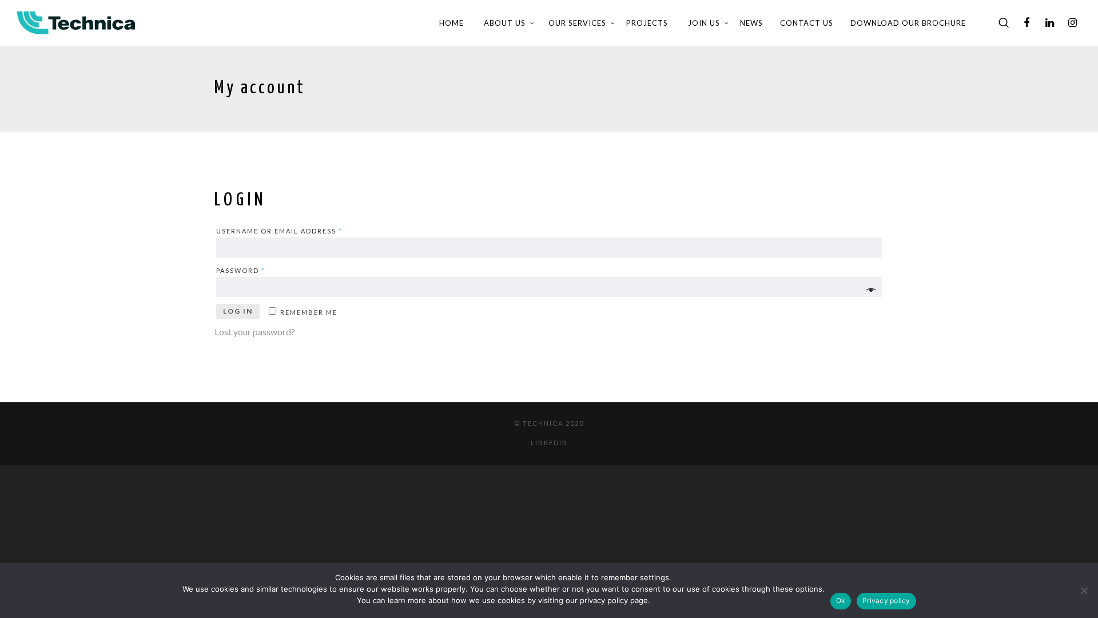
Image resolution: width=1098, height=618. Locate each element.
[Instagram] (1072, 23)
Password (240, 270)
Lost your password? (254, 331)
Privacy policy (886, 600)
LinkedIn (549, 442)
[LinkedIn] (1049, 23)
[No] (1083, 590)
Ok (841, 600)
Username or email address (279, 231)
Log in (238, 311)
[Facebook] (1026, 23)
